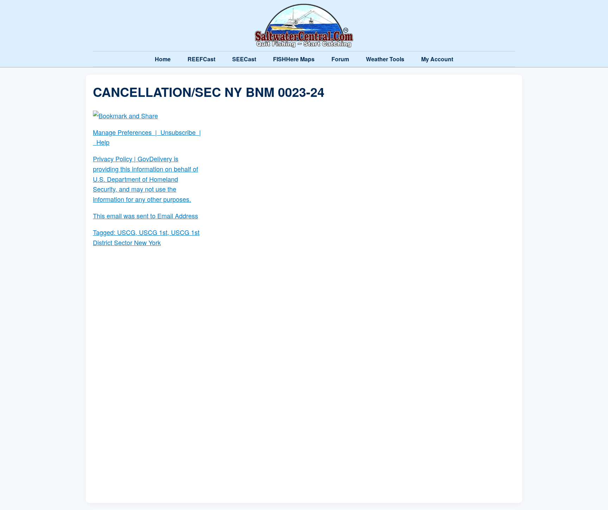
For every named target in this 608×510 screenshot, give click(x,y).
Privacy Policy (112, 158)
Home (163, 59)
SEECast (244, 59)
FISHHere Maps (294, 59)
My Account (437, 59)
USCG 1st (153, 232)
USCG (126, 232)
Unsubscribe (178, 132)
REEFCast (201, 59)
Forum (340, 59)
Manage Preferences (122, 132)
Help (102, 142)
